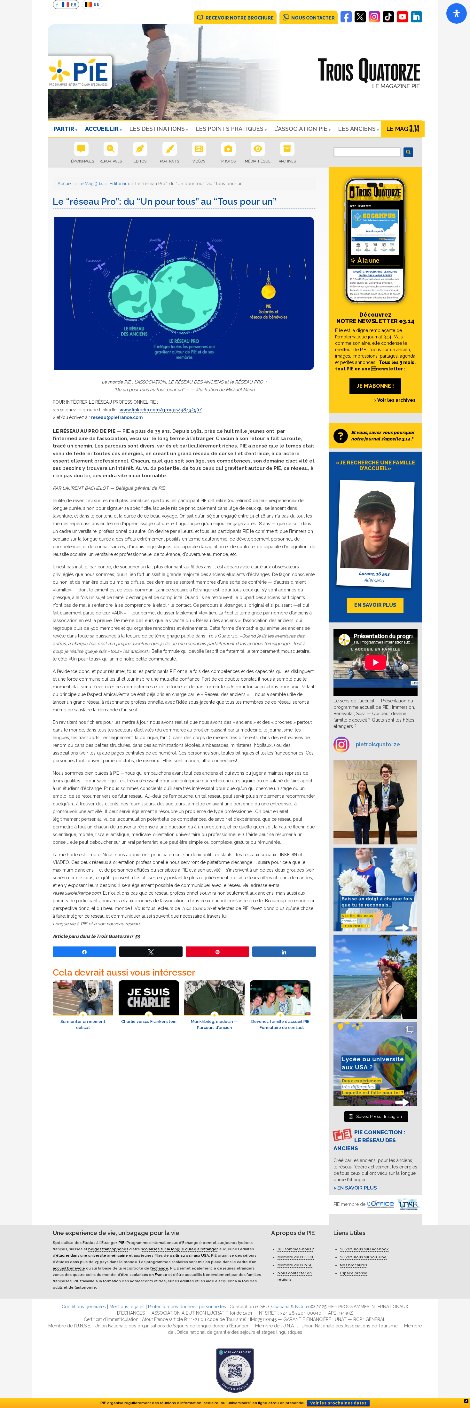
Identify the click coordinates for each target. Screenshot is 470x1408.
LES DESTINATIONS (157, 128)
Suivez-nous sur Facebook (364, 1249)
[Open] (456, 13)
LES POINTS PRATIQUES (229, 128)
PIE (121, 1242)
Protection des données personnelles (187, 1306)
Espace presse (353, 1273)
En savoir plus (357, 1188)
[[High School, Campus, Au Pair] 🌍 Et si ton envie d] (375, 890)
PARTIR (64, 128)
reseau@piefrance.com (117, 417)
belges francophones (108, 1249)
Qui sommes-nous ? (296, 1249)
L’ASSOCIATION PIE (300, 128)
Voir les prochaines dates (338, 1403)
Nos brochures (353, 1265)
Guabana (280, 1306)
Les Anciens (357, 128)
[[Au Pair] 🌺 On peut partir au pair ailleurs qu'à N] (375, 977)
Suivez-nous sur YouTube (363, 1257)
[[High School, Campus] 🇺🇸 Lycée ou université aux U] (375, 1064)
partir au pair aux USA (189, 1255)
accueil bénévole (69, 1268)
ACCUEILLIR (102, 128)
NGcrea (303, 1306)
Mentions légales (127, 1306)
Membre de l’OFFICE (296, 1257)
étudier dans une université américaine (92, 1255)
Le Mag (397, 128)
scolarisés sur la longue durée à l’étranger (179, 1249)
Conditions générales (84, 1306)
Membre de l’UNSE (295, 1265)
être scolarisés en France (144, 1274)
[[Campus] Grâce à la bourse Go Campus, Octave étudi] (375, 802)
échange (160, 1268)
